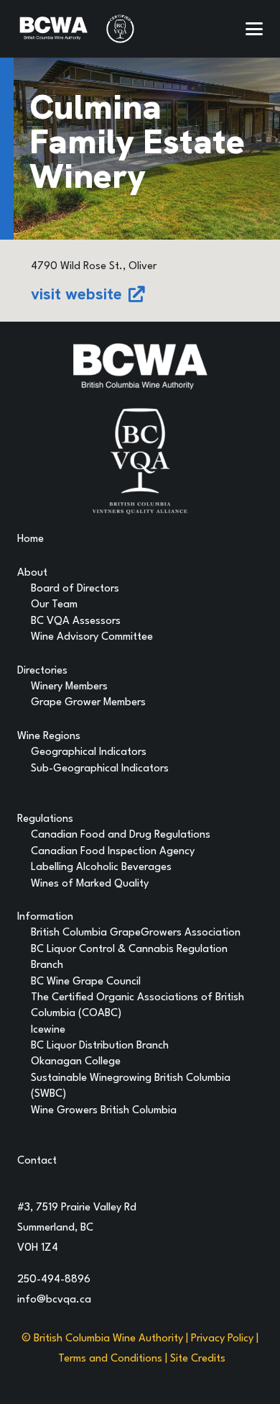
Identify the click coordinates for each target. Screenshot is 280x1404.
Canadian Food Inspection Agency (113, 851)
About (32, 573)
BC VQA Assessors (76, 621)
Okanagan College (76, 1061)
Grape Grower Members (88, 702)
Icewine (48, 1030)
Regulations (45, 819)
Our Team (54, 604)
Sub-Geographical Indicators (100, 769)
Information (45, 917)
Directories (42, 671)
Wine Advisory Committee (92, 637)
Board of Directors (75, 589)
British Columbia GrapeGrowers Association (136, 933)
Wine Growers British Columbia (104, 1110)
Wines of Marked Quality (90, 884)
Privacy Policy (222, 1338)
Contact (37, 1161)
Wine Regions (48, 736)
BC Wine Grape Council (86, 982)
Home (30, 539)
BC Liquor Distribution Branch (100, 1046)
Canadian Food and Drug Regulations (120, 835)
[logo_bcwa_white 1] (53, 28)
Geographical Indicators (88, 752)
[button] (254, 28)
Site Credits (197, 1359)
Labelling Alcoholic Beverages (101, 867)
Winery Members (69, 686)
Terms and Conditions (110, 1359)
